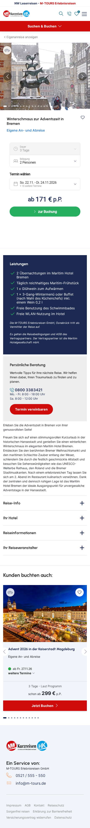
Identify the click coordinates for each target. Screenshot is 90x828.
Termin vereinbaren (31, 409)
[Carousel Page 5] (17, 106)
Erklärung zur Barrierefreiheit (52, 811)
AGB (28, 805)
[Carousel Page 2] (9, 106)
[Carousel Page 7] (23, 106)
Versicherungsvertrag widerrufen (28, 817)
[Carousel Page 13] (41, 106)
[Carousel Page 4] (14, 106)
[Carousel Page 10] (32, 106)
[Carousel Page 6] (20, 106)
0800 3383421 (28, 390)
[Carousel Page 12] (38, 106)
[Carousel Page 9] (29, 106)
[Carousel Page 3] (12, 106)
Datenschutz (63, 817)
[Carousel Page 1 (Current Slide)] (5, 106)
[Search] (61, 14)
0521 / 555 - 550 (30, 775)
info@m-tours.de (31, 783)
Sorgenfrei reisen (18, 811)
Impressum (13, 805)
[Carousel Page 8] (26, 106)
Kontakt (39, 805)
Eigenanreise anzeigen (22, 37)
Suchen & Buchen (42, 26)
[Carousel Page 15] (47, 106)
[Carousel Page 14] (44, 106)
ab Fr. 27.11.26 (20, 671)
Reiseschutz (56, 805)
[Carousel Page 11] (35, 106)
